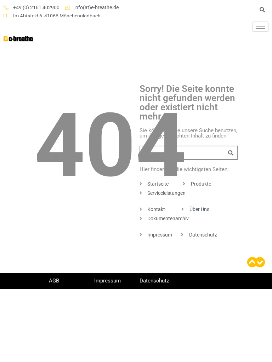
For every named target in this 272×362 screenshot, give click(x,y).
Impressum (107, 281)
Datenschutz (154, 281)
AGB (54, 281)
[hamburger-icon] (260, 27)
